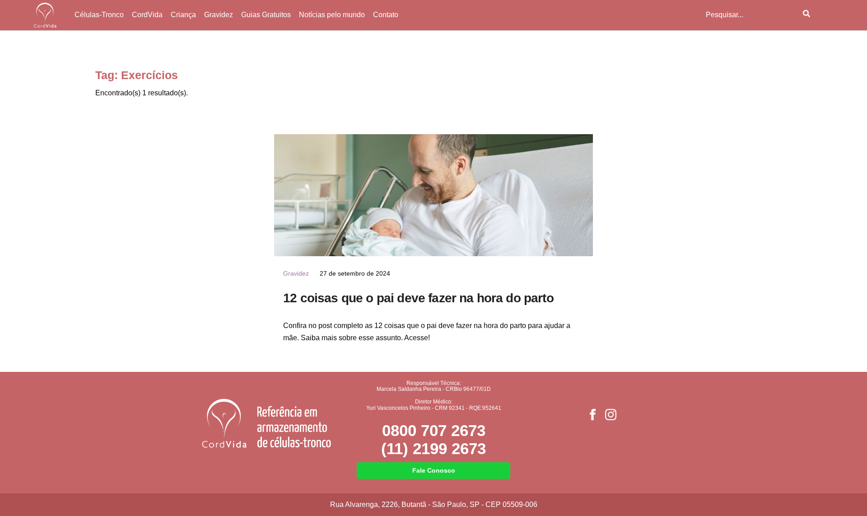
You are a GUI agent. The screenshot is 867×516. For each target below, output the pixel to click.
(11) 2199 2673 (433, 448)
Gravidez (218, 15)
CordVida (147, 15)
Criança (183, 15)
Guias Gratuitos (266, 15)
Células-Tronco (99, 15)
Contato (385, 15)
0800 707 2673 (433, 430)
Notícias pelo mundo (332, 15)
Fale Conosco (433, 470)
